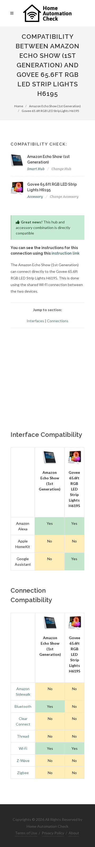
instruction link (65, 253)
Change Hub (61, 169)
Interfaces (35, 321)
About (74, 833)
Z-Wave (23, 760)
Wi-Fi (23, 748)
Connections (57, 321)
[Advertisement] (47, 379)
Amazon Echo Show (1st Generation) (55, 106)
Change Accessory (64, 196)
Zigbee (23, 772)
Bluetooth (23, 706)
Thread (23, 736)
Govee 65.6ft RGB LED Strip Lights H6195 (50, 111)
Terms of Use (26, 833)
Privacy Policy (53, 833)
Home (18, 106)
